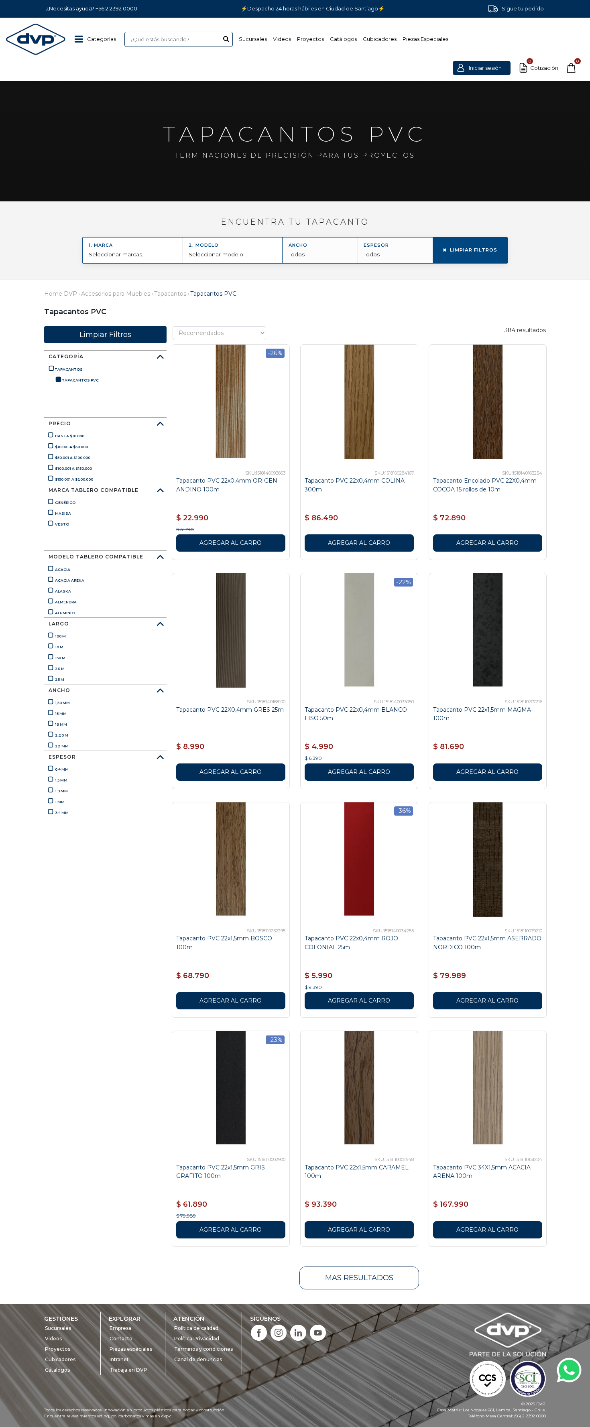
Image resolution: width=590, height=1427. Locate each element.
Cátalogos (57, 1370)
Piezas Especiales (425, 39)
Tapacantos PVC (213, 293)
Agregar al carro (230, 542)
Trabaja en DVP (128, 1370)
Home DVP (60, 293)
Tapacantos (170, 293)
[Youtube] (318, 1333)
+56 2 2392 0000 (116, 8)
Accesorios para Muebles (115, 293)
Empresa (120, 1328)
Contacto (121, 1339)
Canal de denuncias (198, 1359)
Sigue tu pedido (523, 8)
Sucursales (253, 39)
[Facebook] (259, 1333)
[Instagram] (279, 1333)
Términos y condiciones (203, 1349)
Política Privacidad (196, 1339)
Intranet (119, 1359)
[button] (482, 68)
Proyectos (310, 39)
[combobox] (178, 39)
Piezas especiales (131, 1349)
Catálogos (343, 39)
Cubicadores (380, 39)
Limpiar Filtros (473, 250)
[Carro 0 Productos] (571, 68)
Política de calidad (196, 1328)
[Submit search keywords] (226, 38)
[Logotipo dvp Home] (36, 39)
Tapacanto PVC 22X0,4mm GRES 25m (230, 709)
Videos (282, 39)
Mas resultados (359, 1277)
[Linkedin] (298, 1333)
